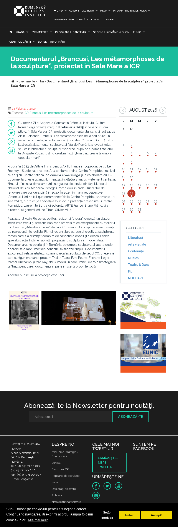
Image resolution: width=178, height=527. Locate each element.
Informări (57, 41)
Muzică (133, 258)
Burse (42, 41)
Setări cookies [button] (107, 515)
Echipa (56, 462)
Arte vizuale (137, 244)
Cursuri (74, 11)
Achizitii (57, 495)
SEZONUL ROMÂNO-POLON (111, 32)
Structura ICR (60, 469)
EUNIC (137, 32)
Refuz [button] (129, 515)
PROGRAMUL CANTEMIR (70, 32)
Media (103, 11)
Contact (96, 19)
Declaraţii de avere (64, 488)
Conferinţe (136, 251)
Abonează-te (130, 417)
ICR (26, 113)
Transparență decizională (69, 19)
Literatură (135, 237)
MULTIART (136, 278)
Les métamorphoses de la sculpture (67, 113)
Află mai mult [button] (38, 520)
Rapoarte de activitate (65, 475)
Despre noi (88, 11)
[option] (24, 311)
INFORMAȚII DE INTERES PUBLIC (130, 11)
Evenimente (40, 32)
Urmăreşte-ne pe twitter (108, 463)
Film (131, 271)
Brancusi (35, 113)
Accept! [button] (156, 515)
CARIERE (109, 19)
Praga (20, 32)
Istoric (55, 482)
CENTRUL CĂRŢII (20, 41)
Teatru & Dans (138, 264)
